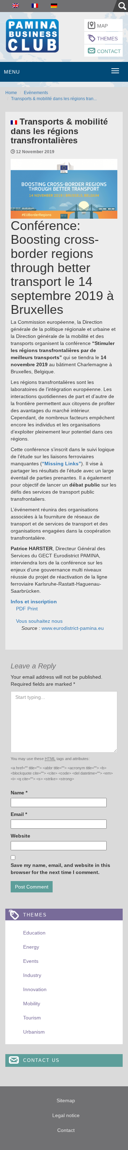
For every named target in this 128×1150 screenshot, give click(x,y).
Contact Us (41, 1060)
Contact (109, 51)
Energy (31, 947)
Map (102, 26)
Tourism (32, 1017)
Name (19, 792)
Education (34, 933)
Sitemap (66, 1100)
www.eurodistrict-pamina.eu (73, 628)
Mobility (31, 1003)
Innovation (35, 989)
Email (19, 814)
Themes (107, 38)
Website (20, 836)
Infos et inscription (34, 601)
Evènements (36, 92)
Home (11, 92)
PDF (21, 608)
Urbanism (34, 1032)
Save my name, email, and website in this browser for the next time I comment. (60, 868)
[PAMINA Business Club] (32, 35)
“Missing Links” (61, 463)
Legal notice (66, 1115)
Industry (32, 975)
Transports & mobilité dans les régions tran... (54, 98)
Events (30, 961)
